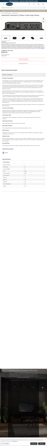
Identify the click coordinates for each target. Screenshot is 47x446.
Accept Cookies (34, 443)
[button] (3, 4)
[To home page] (9, 4)
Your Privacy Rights (5, 443)
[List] (29, 4)
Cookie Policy (14, 441)
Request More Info (24, 63)
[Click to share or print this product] (43, 19)
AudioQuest (8, 54)
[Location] (34, 4)
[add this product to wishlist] (43, 21)
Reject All (41, 443)
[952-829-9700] (38, 4)
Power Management (7, 13)
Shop (2, 13)
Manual (6, 152)
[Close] (45, 439)
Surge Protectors (15, 13)
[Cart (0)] (43, 4)
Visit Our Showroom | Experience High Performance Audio (23, 1)
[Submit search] (44, 8)
